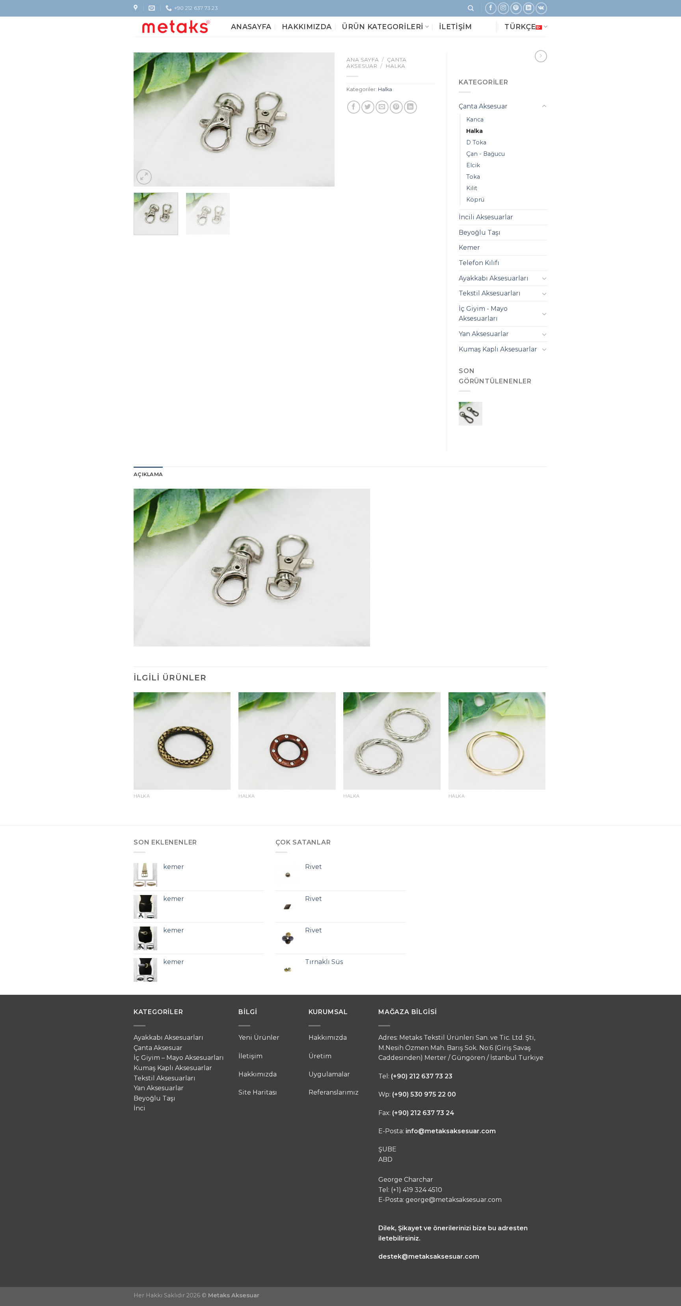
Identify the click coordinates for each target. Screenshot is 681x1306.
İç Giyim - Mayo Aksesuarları (483, 314)
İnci (139, 1108)
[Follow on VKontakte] (541, 8)
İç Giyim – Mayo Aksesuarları (179, 1057)
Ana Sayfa (362, 59)
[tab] (148, 474)
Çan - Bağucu (485, 153)
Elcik (473, 165)
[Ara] (471, 8)
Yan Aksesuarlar (484, 334)
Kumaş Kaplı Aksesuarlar (498, 349)
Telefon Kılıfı (479, 263)
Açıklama (148, 474)
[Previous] (147, 119)
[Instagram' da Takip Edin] (503, 8)
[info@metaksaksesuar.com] (153, 8)
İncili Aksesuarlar (486, 217)
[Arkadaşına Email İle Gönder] (382, 107)
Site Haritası (257, 1092)
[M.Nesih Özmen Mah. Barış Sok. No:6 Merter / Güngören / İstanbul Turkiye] (137, 8)
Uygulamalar (329, 1074)
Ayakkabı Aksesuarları (493, 278)
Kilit (471, 188)
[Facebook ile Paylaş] (353, 107)
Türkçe (520, 26)
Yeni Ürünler (258, 1037)
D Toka (476, 142)
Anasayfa (251, 26)
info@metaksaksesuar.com (451, 1131)
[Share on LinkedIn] (410, 107)
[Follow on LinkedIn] (528, 8)
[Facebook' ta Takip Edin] (491, 8)
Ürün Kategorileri (382, 26)
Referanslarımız (334, 1092)
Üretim (320, 1056)
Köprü (475, 199)
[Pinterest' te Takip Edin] (516, 8)
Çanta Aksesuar (376, 62)
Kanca (475, 119)
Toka (473, 176)
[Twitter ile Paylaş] (367, 107)
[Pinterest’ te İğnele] (396, 107)
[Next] (321, 119)
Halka (395, 66)
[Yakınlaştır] (144, 177)
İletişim (455, 26)
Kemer (469, 247)
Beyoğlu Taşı (480, 232)
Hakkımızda (307, 26)
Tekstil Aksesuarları (490, 293)
